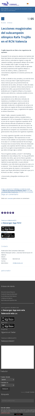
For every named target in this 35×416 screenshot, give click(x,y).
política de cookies (5, 413)
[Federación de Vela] (11, 3)
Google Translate (29, 392)
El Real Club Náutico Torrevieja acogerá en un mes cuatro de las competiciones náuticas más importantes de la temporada (15, 189)
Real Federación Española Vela (9, 300)
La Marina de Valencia (6, 298)
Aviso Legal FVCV (5, 307)
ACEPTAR (18, 414)
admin (4, 22)
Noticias (6, 8)
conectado (10, 198)
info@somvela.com (18, 263)
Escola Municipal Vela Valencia (9, 296)
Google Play (4, 238)
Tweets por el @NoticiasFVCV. (8, 220)
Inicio (2, 8)
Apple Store (4, 232)
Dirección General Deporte (8, 292)
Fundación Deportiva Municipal (9, 294)
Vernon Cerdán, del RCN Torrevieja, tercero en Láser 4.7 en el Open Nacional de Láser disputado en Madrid (18, 190)
